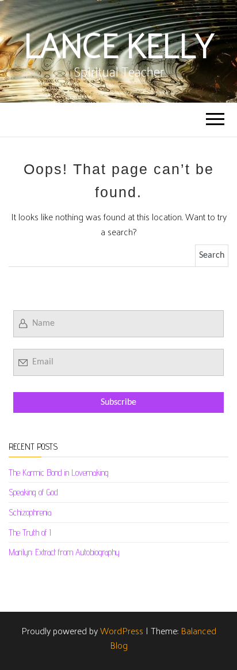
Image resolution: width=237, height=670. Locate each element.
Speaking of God (33, 492)
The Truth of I (30, 532)
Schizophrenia (30, 512)
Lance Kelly (118, 43)
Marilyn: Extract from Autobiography (64, 552)
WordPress (121, 630)
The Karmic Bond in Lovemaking (59, 472)
